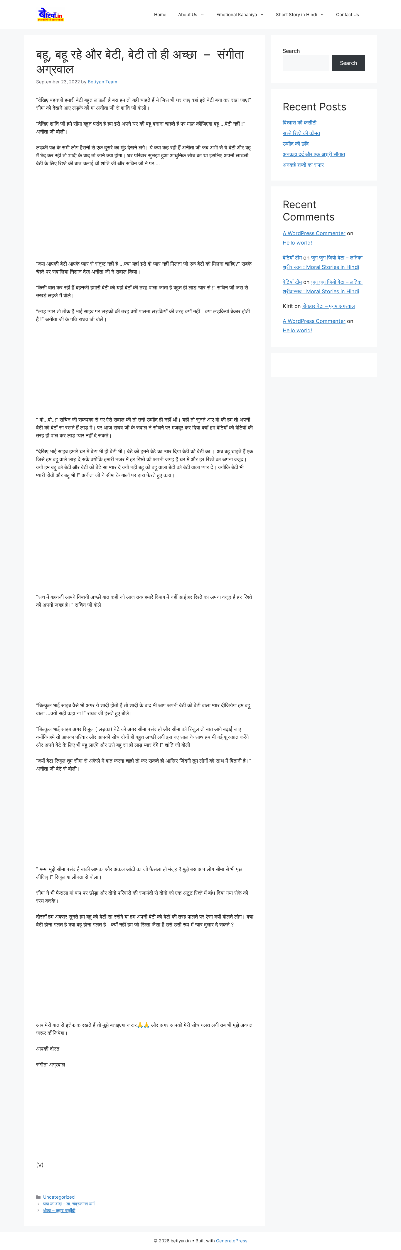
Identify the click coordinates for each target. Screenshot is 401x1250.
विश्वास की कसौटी (299, 122)
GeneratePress (231, 1241)
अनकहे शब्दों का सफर (303, 165)
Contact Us (347, 14)
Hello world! (297, 243)
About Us (187, 14)
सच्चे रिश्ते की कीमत (301, 133)
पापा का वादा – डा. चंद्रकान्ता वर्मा (69, 1204)
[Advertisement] (144, 216)
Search (291, 51)
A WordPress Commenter (314, 233)
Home (160, 14)
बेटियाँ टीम (292, 258)
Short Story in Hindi (296, 14)
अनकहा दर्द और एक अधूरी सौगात (314, 154)
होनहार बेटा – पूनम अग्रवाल (328, 306)
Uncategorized (59, 1197)
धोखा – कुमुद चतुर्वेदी (59, 1210)
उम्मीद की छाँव (296, 144)
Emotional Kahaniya (236, 14)
